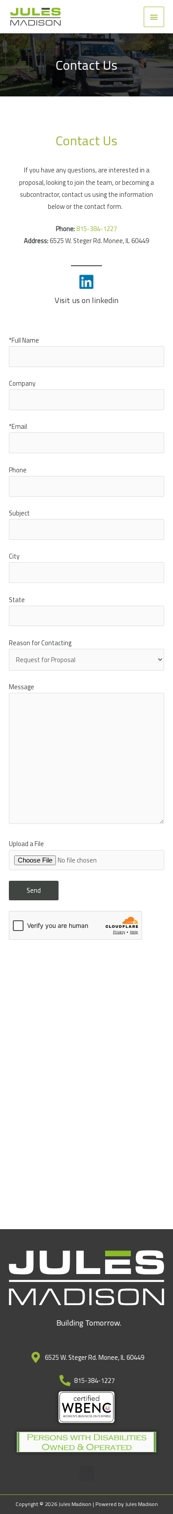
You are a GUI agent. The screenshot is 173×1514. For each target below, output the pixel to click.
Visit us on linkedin (86, 300)
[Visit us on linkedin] (86, 282)
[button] (86, 1473)
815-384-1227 (96, 229)
